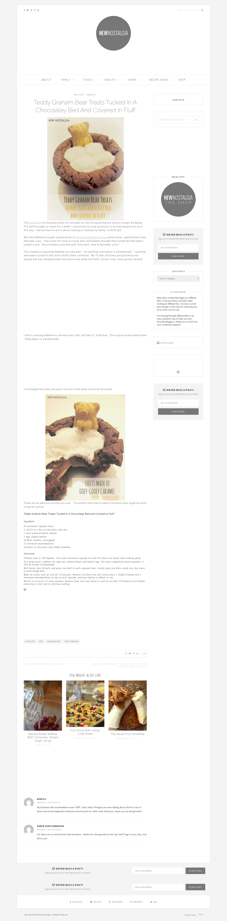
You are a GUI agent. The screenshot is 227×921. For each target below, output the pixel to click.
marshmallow (53, 641)
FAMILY (66, 80)
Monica (41, 799)
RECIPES (79, 95)
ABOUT (46, 80)
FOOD (88, 80)
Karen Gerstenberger (50, 826)
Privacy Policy (190, 914)
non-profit (35, 222)
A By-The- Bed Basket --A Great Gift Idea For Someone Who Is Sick (119, 665)
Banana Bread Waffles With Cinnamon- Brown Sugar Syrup (42, 737)
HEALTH (110, 80)
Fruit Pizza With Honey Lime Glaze (85, 732)
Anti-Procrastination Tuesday (45, 664)
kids (41, 641)
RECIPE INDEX (158, 80)
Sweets (91, 95)
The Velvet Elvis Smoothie (128, 734)
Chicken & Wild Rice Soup (91, 237)
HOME (132, 80)
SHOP (182, 80)
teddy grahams (71, 641)
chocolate (30, 641)
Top (200, 915)
